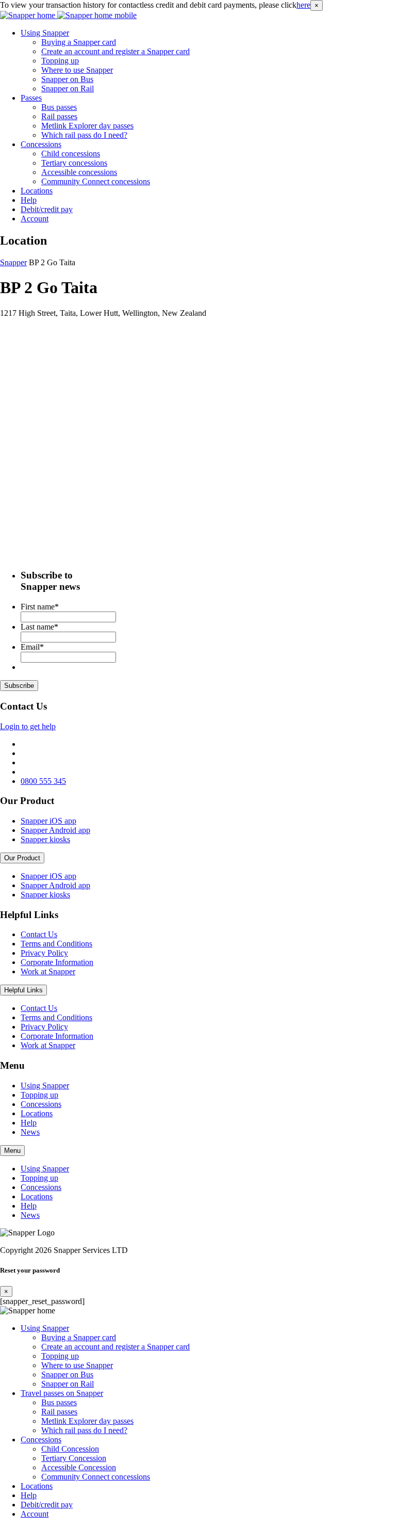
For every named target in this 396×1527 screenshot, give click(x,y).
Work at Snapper (48, 971)
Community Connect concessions (95, 181)
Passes (31, 97)
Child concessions (70, 153)
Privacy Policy (44, 953)
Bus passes (59, 107)
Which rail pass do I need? (84, 135)
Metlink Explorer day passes (87, 125)
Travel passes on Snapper (62, 1393)
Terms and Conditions (56, 943)
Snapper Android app (55, 830)
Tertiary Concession (73, 1458)
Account (34, 218)
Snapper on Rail (67, 88)
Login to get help (28, 726)
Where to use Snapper (77, 70)
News (30, 1132)
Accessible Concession (78, 1467)
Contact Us (39, 934)
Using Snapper (45, 32)
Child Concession (70, 1448)
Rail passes (59, 116)
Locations (37, 190)
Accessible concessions (79, 172)
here (303, 5)
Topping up (60, 60)
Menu (12, 1150)
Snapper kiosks (45, 839)
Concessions (41, 144)
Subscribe (19, 685)
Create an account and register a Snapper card (115, 51)
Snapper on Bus (67, 79)
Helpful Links (23, 990)
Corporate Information (57, 962)
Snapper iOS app (48, 820)
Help (29, 200)
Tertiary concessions (74, 162)
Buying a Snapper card (78, 42)
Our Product (22, 858)
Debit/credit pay (47, 209)
